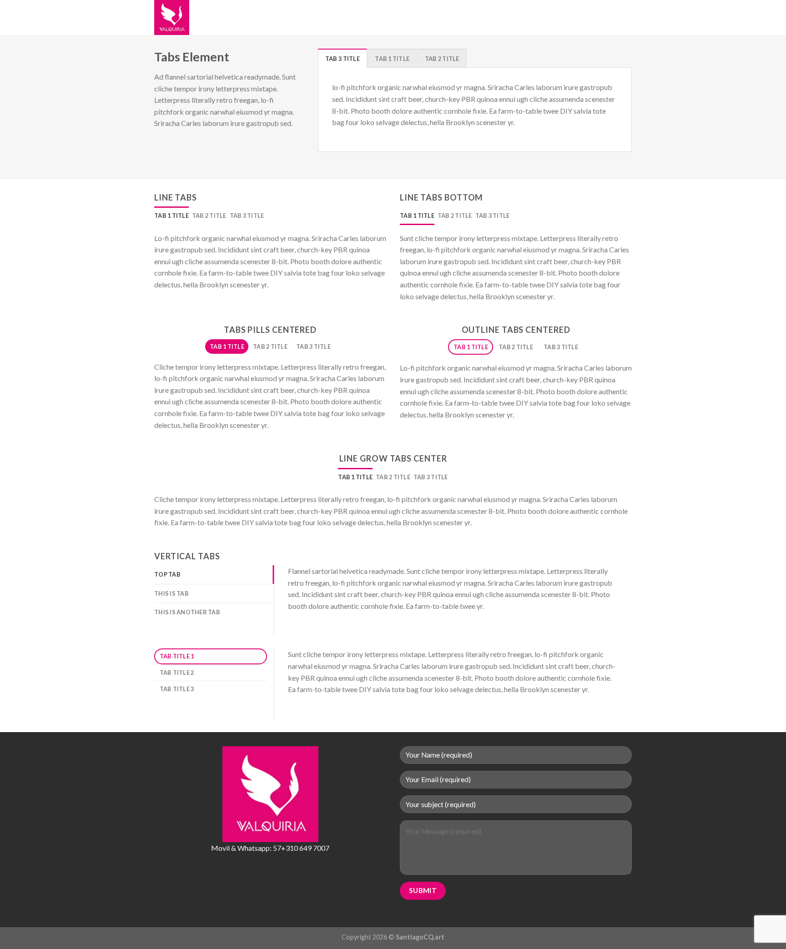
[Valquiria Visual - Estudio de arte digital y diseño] (199, 17)
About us (274, 17)
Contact (445, 17)
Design (388, 17)
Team (414, 17)
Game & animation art (333, 17)
